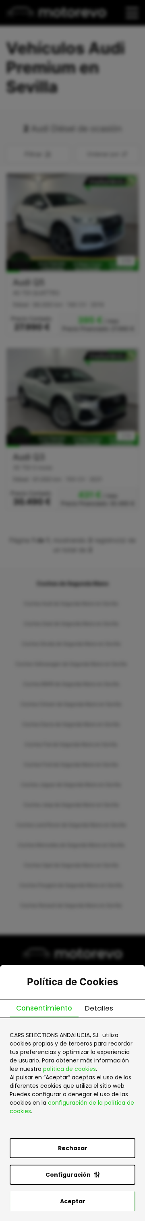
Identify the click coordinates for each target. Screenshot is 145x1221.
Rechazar (72, 1148)
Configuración (68, 1175)
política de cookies (69, 1069)
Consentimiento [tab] (44, 1008)
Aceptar (72, 1201)
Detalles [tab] (99, 1008)
